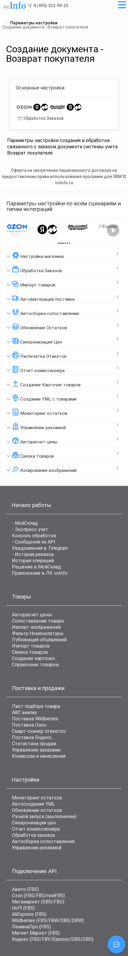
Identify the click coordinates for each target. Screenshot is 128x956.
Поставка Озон (29, 725)
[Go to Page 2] (67, 243)
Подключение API (34, 871)
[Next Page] (113, 230)
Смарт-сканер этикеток (39, 731)
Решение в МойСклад (36, 567)
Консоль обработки (34, 535)
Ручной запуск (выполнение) (44, 816)
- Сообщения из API (33, 542)
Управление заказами (36, 750)
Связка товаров (30, 652)
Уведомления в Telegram (40, 548)
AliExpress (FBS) (29, 914)
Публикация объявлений (39, 639)
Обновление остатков (37, 810)
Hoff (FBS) (23, 908)
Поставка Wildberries (35, 719)
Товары (21, 596)
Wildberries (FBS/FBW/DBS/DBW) (48, 920)
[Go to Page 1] (61, 243)
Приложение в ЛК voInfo (40, 573)
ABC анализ (24, 712)
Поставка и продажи (38, 688)
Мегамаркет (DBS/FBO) (38, 902)
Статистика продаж (34, 743)
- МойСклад (25, 523)
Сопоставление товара (38, 621)
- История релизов (33, 554)
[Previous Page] (15, 230)
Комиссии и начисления (38, 756)
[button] (64, 254)
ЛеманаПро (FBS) (31, 927)
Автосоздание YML (33, 804)
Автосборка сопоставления (43, 841)
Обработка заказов (33, 835)
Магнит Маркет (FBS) (36, 933)
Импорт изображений (36, 627)
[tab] (64, 254)
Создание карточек (33, 658)
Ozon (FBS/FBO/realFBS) (38, 895)
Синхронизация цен (34, 823)
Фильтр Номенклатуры (38, 633)
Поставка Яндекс (32, 737)
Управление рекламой (36, 848)
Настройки (25, 780)
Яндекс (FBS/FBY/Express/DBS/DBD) (52, 939)
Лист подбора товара (36, 706)
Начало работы (31, 505)
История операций (33, 560)
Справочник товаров (35, 664)
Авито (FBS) (25, 889)
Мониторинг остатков (37, 798)
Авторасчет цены (32, 615)
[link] (34, 23)
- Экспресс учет (30, 529)
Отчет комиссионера (36, 829)
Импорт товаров (31, 646)
